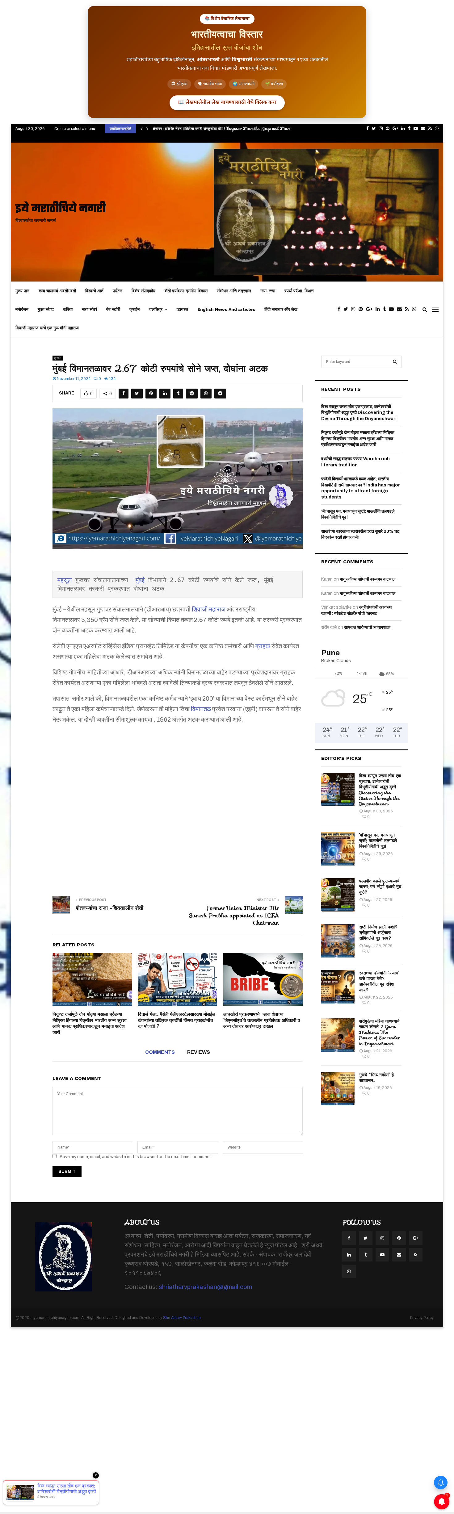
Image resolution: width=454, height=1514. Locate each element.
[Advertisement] (178, 806)
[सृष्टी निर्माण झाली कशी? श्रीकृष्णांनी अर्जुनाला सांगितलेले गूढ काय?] (338, 940)
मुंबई (140, 580)
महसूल (64, 580)
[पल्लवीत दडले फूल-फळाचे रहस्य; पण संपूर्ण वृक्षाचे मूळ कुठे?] (338, 894)
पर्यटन (117, 290)
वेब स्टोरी (113, 309)
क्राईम (134, 309)
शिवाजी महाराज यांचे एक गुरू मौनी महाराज (47, 327)
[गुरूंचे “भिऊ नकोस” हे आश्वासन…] (338, 1088)
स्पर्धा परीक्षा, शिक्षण (299, 290)
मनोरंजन (21, 309)
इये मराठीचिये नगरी (60, 209)
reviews (198, 1052)
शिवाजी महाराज (208, 609)
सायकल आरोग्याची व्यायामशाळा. (368, 627)
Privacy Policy (422, 1318)
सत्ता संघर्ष (89, 309)
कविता (68, 309)
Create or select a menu (74, 129)
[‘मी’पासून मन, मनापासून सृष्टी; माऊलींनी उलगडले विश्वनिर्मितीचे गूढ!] (338, 848)
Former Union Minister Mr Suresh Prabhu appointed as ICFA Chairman (234, 915)
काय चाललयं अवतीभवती (57, 290)
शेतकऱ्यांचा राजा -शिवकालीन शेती (109, 908)
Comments (160, 1052)
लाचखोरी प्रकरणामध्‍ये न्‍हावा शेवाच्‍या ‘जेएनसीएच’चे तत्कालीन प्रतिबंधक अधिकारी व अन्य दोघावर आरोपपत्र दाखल (261, 1020)
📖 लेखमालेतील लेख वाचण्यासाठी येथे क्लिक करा (227, 102)
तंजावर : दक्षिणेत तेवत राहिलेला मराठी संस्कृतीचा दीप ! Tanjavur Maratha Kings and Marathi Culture (232, 128)
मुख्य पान (22, 290)
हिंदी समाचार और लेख (280, 309)
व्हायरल (182, 309)
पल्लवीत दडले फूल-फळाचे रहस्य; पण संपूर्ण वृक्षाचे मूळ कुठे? (380, 886)
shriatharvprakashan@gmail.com (205, 1286)
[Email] (401, 309)
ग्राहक (262, 646)
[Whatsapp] (415, 309)
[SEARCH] (394, 362)
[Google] (371, 309)
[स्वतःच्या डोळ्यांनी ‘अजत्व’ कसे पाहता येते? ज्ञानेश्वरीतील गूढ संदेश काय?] (338, 986)
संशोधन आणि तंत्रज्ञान (234, 290)
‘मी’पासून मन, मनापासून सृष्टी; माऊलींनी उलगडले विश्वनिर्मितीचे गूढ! (378, 840)
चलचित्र (155, 309)
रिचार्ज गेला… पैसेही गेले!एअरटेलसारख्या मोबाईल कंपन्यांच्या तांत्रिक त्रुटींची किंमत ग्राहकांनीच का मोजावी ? (176, 1020)
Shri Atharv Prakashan (182, 1318)
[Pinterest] (362, 309)
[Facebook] (340, 309)
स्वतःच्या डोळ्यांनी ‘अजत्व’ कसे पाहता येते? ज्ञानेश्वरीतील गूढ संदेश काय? (379, 981)
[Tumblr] (386, 309)
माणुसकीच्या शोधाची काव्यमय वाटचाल (367, 579)
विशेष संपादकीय (143, 290)
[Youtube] (393, 309)
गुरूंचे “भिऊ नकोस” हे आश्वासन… (376, 1077)
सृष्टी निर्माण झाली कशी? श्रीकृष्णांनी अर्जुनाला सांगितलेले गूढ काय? (378, 932)
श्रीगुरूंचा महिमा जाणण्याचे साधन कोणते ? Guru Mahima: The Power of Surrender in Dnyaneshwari (379, 1032)
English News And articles (226, 309)
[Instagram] (355, 309)
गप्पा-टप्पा (267, 290)
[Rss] (408, 309)
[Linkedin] (379, 309)
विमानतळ (201, 709)
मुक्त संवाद (46, 309)
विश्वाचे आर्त (94, 290)
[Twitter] (347, 309)
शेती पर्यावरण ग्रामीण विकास (186, 290)
